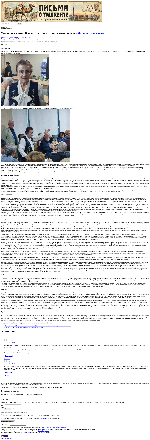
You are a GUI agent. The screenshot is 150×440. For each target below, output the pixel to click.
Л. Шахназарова (13, 37)
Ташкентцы (96, 32)
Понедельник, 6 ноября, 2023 (9, 39)
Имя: (3, 405)
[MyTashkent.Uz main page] (75, 12)
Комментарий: (5, 399)
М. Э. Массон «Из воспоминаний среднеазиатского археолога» (23, 327)
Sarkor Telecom (27, 432)
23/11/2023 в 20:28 (9, 363)
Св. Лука (28, 37)
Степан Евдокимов (43, 431)
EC (41, 39)
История (83, 32)
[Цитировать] (9, 356)
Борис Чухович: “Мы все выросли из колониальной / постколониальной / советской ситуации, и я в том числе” (38, 326)
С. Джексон (21, 37)
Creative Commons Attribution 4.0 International (54, 427)
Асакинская (4, 37)
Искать (19, 23)
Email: (3, 407)
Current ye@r (5, 424)
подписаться (42, 418)
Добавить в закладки (33, 39)
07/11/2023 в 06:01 (9, 342)
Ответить (7, 359)
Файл (2, 409)
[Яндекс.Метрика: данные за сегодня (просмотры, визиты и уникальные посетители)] (6, 438)
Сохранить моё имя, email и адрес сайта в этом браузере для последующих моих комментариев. (31, 415)
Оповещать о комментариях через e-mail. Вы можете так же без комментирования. (30, 418)
